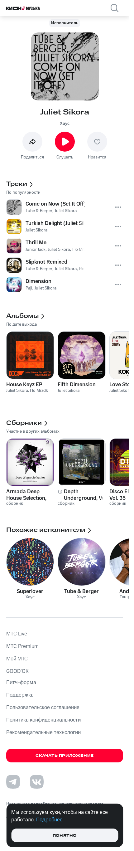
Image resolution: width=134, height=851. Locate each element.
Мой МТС (17, 659)
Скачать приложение (65, 755)
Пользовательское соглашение (42, 707)
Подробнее (49, 820)
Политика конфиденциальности (43, 720)
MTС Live (16, 634)
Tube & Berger (81, 591)
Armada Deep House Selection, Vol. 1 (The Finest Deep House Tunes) (30, 495)
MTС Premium (22, 646)
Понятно (65, 835)
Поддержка (20, 695)
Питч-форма (21, 682)
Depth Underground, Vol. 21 (86, 495)
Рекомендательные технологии (43, 732)
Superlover (30, 591)
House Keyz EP (24, 385)
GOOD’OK (17, 671)
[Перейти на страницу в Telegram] (13, 782)
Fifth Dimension (77, 385)
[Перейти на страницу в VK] (37, 782)
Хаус (64, 123)
